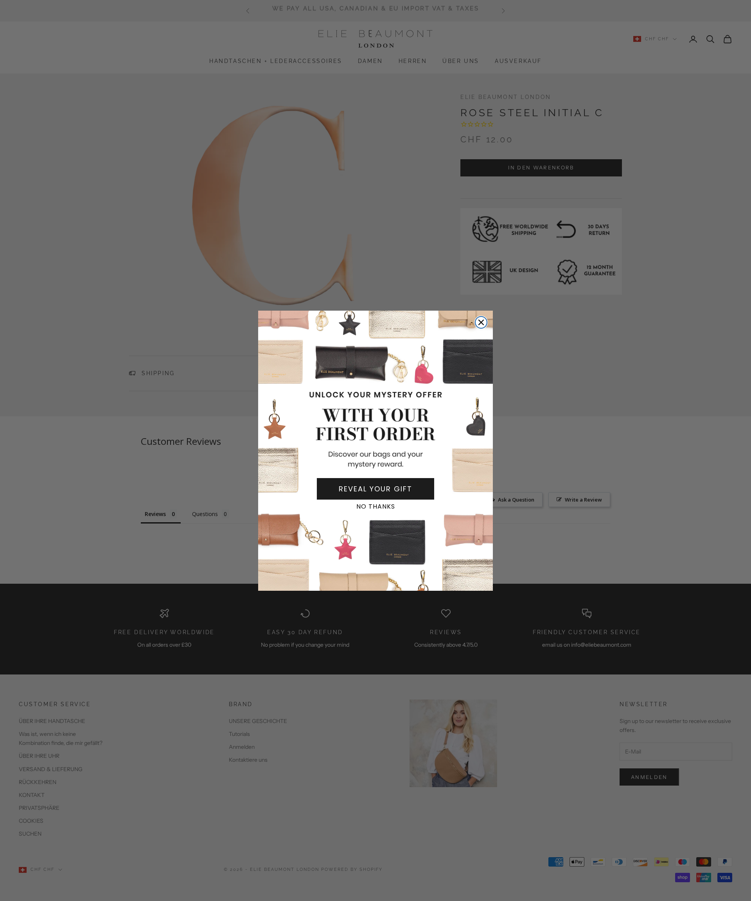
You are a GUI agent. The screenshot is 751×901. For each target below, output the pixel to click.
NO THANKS (375, 506)
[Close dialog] (481, 322)
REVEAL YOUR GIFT (375, 489)
